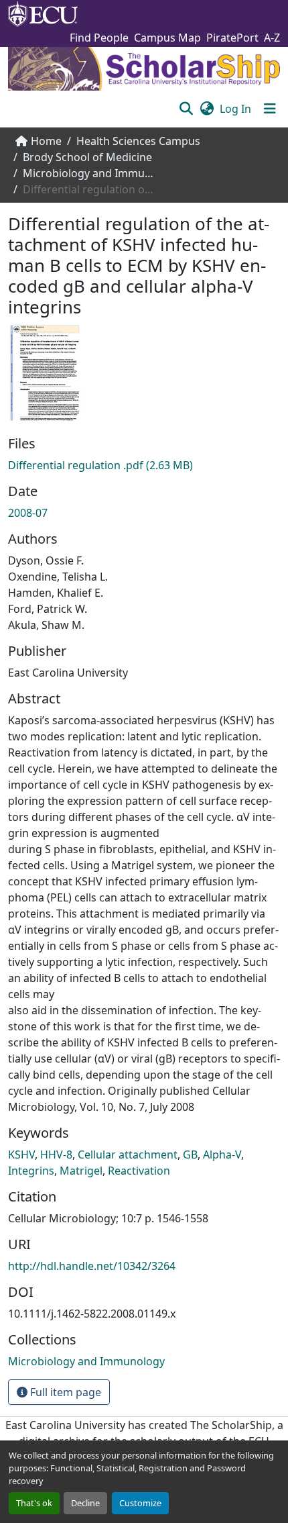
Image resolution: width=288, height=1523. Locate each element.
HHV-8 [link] (56, 1154)
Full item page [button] (64, 1392)
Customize (140, 1503)
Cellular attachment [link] (127, 1154)
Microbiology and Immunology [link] (90, 173)
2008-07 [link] (28, 512)
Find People (99, 37)
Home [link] (46, 141)
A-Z (272, 37)
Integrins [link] (31, 1170)
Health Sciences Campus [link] (138, 141)
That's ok (34, 1503)
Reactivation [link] (139, 1170)
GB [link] (190, 1154)
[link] (144, 465)
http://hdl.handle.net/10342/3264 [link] (91, 1266)
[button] (185, 109)
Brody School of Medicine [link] (87, 157)
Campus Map (167, 37)
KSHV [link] (21, 1154)
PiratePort (232, 37)
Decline (85, 1503)
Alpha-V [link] (222, 1154)
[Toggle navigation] (270, 108)
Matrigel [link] (81, 1170)
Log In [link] (235, 108)
